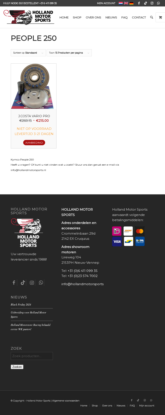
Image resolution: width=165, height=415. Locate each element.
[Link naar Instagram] (152, 3)
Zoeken (17, 367)
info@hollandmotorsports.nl (84, 284)
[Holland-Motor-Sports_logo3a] (28, 17)
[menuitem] (105, 3)
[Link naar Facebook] (139, 3)
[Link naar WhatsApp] (158, 3)
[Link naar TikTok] (145, 3)
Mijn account (106, 3)
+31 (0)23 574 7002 (83, 276)
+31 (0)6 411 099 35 (83, 271)
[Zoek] (151, 17)
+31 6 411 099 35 (48, 3)
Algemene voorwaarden (65, 400)
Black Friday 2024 (21, 304)
